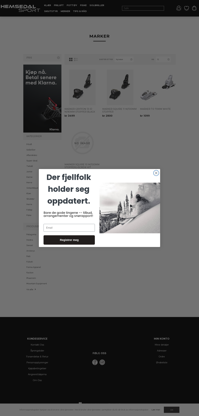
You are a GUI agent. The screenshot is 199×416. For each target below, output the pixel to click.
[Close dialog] (156, 173)
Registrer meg (69, 240)
